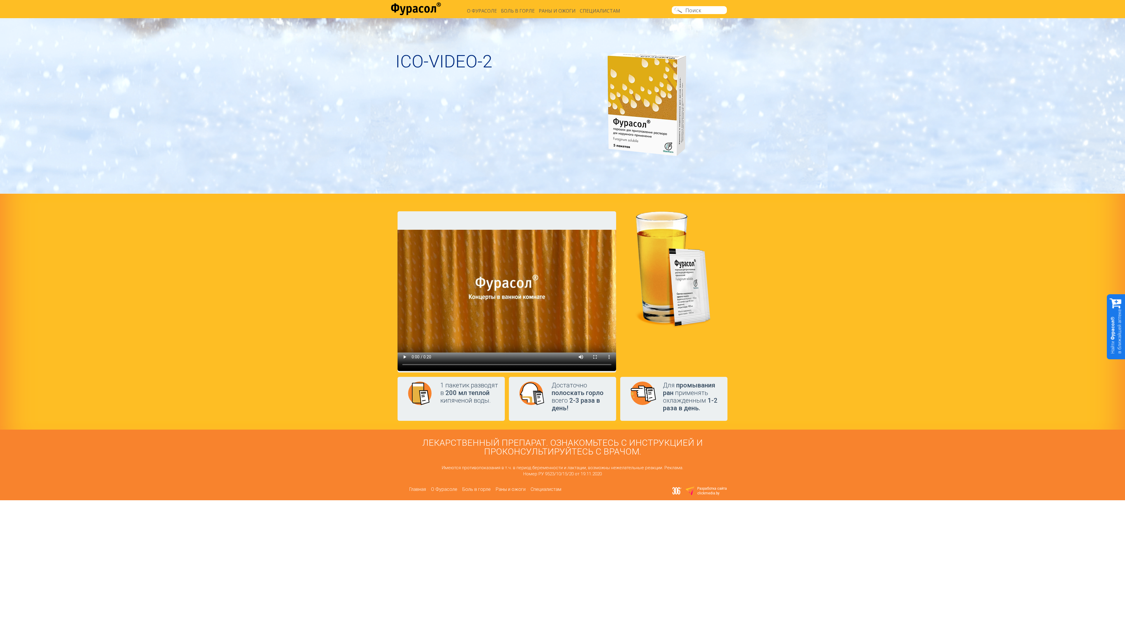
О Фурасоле (444, 489)
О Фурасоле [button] (482, 11)
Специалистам (600, 11)
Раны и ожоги (557, 11)
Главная (417, 489)
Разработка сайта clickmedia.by (712, 490)
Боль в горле (518, 11)
